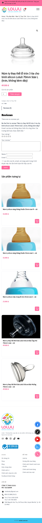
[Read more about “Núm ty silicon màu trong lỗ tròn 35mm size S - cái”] (37, 309)
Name (4, 154)
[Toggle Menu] (37, 9)
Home (3, 16)
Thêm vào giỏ (15, 94)
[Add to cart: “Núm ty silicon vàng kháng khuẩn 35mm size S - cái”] (37, 265)
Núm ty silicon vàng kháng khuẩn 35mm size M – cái (20, 209)
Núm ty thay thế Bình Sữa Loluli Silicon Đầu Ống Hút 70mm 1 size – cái (20, 342)
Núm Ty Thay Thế (21, 16)
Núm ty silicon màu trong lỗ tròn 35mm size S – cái (19, 297)
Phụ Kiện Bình (10, 16)
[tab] (21, 108)
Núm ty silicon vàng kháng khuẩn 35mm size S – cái (20, 253)
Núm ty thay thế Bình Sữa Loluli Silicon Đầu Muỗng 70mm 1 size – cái (19, 386)
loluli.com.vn (23, 520)
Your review (6, 140)
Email (4, 157)
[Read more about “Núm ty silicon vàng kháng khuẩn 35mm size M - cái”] (37, 221)
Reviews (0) (7, 108)
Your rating (6, 134)
